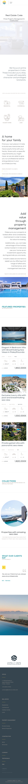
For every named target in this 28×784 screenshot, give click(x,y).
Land (3, 712)
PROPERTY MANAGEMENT (8, 720)
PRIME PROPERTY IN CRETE (9, 169)
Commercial (5, 707)
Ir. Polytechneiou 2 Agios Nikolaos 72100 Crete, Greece (7, 682)
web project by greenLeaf (7, 772)
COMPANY (5, 752)
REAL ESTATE (5, 699)
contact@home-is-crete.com (10, 689)
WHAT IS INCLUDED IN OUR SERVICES (15, 274)
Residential (5, 705)
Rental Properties (6, 728)
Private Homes (6, 726)
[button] (4, 567)
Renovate (4, 744)
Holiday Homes (6, 709)
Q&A (3, 764)
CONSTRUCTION (6, 736)
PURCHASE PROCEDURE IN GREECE (12, 174)
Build (3, 742)
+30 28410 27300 (6, 686)
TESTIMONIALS (6, 758)
